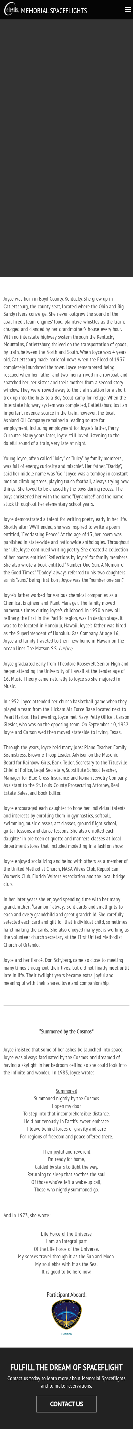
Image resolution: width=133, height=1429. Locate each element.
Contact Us (66, 1404)
